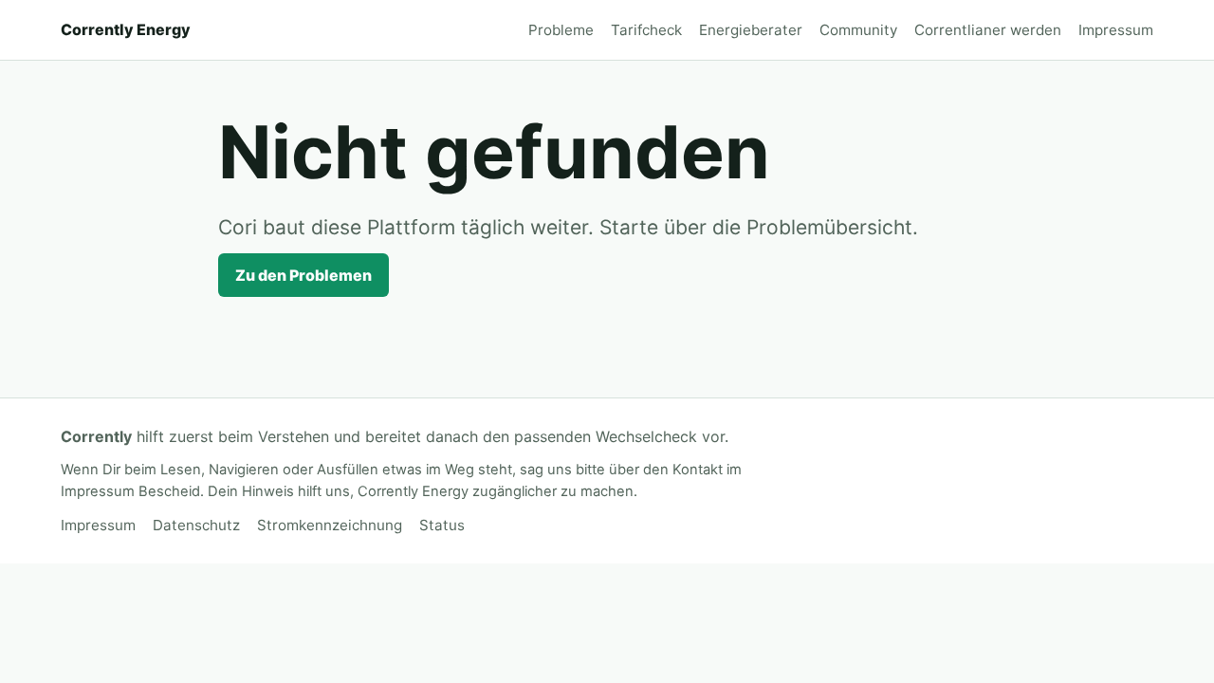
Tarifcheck (646, 30)
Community (858, 30)
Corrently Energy (126, 29)
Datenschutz (196, 525)
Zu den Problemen (303, 275)
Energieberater (750, 30)
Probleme (561, 30)
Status (442, 525)
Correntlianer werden (987, 30)
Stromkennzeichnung (329, 525)
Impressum (1115, 30)
